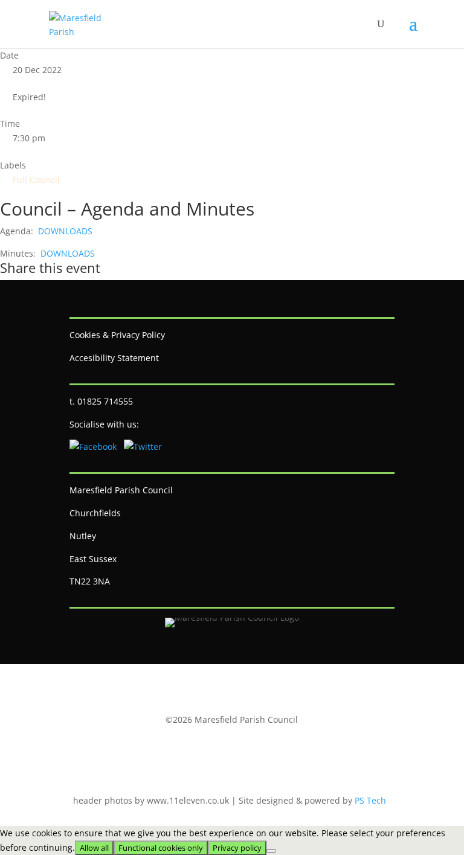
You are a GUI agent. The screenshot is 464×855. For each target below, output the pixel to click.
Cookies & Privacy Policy (117, 335)
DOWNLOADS (64, 231)
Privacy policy (237, 847)
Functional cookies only (160, 847)
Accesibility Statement (114, 357)
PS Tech (370, 800)
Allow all (94, 847)
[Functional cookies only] (271, 851)
